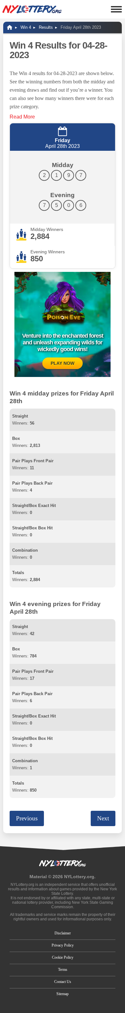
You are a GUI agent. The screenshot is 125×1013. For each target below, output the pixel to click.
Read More (22, 116)
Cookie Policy (62, 957)
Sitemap (62, 994)
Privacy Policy (63, 945)
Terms (62, 969)
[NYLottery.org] (32, 9)
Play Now (62, 363)
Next (103, 818)
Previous (27, 818)
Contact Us (62, 981)
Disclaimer (62, 933)
